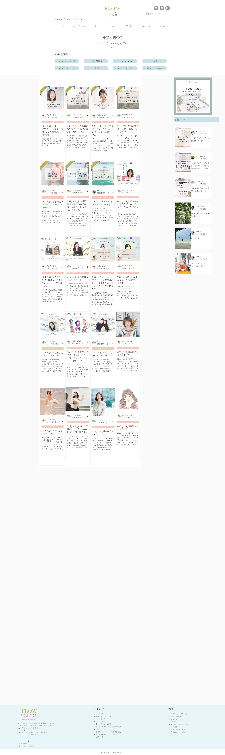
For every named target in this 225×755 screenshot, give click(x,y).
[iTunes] (162, 8)
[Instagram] (167, 8)
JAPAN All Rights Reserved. (114, 752)
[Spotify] (156, 8)
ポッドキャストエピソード (53, 122)
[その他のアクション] (63, 116)
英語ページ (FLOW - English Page (109, 726)
